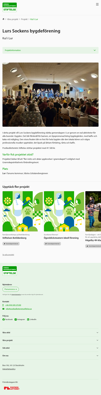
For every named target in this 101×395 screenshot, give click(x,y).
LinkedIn (33, 319)
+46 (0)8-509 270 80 (13, 305)
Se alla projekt (8, 255)
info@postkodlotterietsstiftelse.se (19, 309)
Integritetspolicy (16, 294)
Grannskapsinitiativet (12, 244)
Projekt (24, 19)
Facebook (9, 319)
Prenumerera (10, 289)
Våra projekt (12, 19)
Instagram (21, 319)
